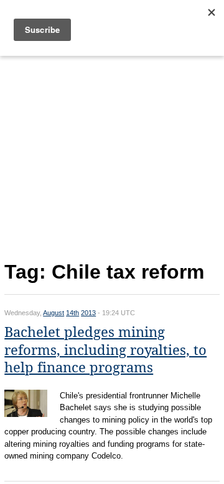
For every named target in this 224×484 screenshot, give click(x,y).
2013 (88, 312)
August (53, 312)
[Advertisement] (112, 156)
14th (72, 312)
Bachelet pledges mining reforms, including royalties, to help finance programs (105, 350)
